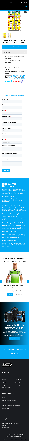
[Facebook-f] (3, 419)
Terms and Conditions (18, 434)
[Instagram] (6, 419)
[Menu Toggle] (11, 2)
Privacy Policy (9, 434)
